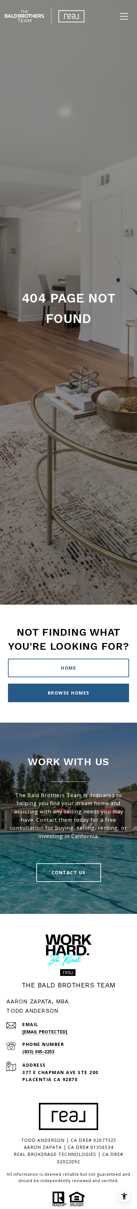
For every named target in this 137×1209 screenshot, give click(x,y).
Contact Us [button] (69, 872)
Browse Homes (69, 693)
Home (68, 668)
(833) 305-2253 (38, 1051)
